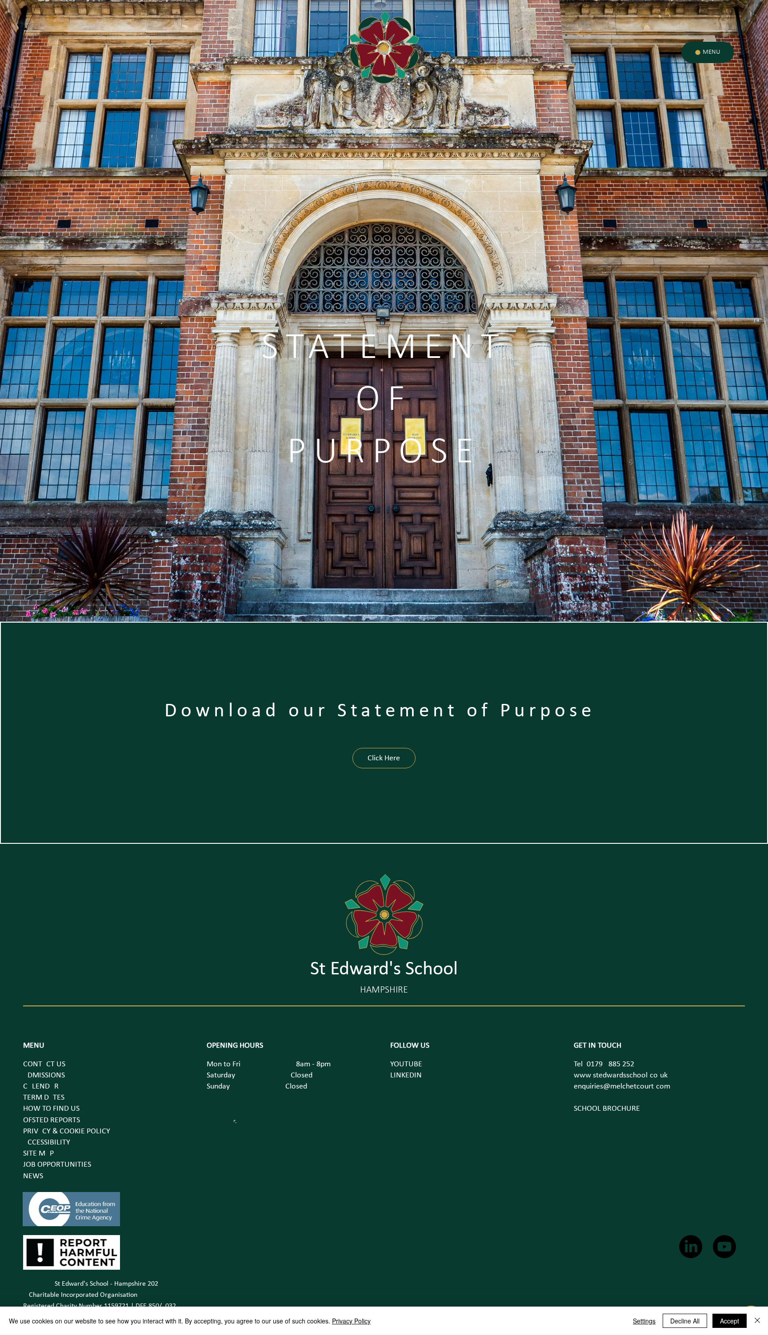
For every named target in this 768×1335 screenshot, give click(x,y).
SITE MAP (38, 1153)
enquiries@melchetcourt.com (622, 1086)
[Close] (757, 1321)
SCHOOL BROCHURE (607, 1109)
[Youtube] (724, 1246)
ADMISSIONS (44, 1075)
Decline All (685, 1320)
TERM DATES (43, 1097)
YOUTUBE (406, 1064)
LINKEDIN (406, 1075)
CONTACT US (44, 1064)
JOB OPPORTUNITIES (57, 1164)
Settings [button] (644, 1320)
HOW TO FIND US (51, 1109)
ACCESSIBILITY (46, 1142)
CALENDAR (41, 1086)
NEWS (33, 1176)
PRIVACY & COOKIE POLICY (66, 1131)
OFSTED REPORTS (51, 1120)
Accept (729, 1320)
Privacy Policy (351, 1320)
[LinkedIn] (690, 1246)
